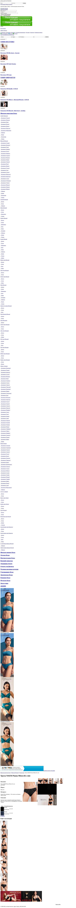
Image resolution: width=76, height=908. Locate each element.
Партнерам (8, 32)
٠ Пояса (2, 228)
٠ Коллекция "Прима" (4, 426)
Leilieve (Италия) (3, 218)
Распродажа (21, 772)
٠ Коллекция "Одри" (4, 147)
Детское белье (5, 555)
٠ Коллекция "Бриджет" (5, 145)
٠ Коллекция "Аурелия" (5, 445)
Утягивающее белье (6, 572)
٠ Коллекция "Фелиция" (5, 397)
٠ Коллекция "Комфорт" (5, 433)
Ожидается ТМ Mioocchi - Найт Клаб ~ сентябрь (12, 110)
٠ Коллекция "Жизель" (5, 189)
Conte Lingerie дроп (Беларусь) (6, 533)
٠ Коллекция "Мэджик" (5, 376)
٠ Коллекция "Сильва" (5, 143)
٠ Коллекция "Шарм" (4, 439)
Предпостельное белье (7, 558)
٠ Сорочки (2, 524)
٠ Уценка (2, 138)
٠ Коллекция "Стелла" (5, 172)
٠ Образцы (2, 132)
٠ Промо (2, 134)
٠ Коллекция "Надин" (4, 124)
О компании (2, 32)
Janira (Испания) (3, 320)
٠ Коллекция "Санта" (4, 412)
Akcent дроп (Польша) (4, 324)
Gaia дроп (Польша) (4, 347)
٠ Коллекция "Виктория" (5, 368)
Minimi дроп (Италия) (4, 260)
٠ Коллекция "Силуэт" (5, 401)
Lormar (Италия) (3, 239)
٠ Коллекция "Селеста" (5, 449)
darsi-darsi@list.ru (4, 33)
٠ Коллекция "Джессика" (5, 387)
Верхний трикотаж (6, 561)
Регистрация (3, 4)
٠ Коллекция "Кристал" (5, 372)
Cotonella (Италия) (4, 199)
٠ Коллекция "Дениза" (5, 182)
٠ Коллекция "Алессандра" (5, 393)
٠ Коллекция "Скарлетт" (5, 435)
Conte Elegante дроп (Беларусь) (6, 527)
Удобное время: (3, 13)
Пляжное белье (5, 577)
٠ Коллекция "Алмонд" (5, 451)
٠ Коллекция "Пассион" (5, 458)
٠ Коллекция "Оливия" (5, 424)
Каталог (7, 34)
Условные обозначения (20, 32)
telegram (11, 33)
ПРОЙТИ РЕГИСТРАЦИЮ (49, 770)
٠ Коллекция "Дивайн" (5, 479)
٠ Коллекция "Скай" (4, 485)
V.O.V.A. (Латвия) (4, 491)
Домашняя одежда (6, 563)
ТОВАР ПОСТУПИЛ (7, 41)
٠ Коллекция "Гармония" (5, 447)
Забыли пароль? (9, 4)
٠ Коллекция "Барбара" (5, 149)
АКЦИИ (3, 586)
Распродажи (11, 34)
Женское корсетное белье (8, 113)
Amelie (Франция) (4, 115)
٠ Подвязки (2, 230)
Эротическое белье (6, 575)
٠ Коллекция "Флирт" (4, 483)
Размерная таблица (38, 32)
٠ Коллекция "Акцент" (5, 403)
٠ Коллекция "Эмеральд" (5, 460)
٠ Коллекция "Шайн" (4, 481)
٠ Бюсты (2, 201)
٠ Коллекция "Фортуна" (5, 128)
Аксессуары (4, 583)
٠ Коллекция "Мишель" (5, 153)
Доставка (28, 32)
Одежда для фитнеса (7, 566)
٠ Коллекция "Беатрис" (5, 157)
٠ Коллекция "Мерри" (4, 391)
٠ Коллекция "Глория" (5, 370)
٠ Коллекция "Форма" (4, 416)
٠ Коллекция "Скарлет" (5, 155)
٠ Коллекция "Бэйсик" (5, 470)
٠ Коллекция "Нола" (4, 164)
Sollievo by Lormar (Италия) (6, 305)
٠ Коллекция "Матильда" (5, 174)
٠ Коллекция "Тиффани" (5, 428)
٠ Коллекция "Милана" (5, 120)
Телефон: (2, 11)
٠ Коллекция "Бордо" (4, 456)
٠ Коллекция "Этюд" (4, 414)
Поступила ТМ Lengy (6, 74)
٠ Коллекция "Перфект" (5, 410)
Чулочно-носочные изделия (9, 569)
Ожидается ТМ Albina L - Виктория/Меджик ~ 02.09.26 (14, 99)
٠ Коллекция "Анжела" (5, 118)
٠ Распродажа (3, 136)
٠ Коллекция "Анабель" (5, 380)
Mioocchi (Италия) (4, 140)
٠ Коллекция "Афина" (4, 431)
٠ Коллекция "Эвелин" (5, 161)
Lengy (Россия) (3, 510)
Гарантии (32, 32)
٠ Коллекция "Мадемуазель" (6, 464)
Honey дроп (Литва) (4, 497)
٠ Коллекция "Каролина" (5, 389)
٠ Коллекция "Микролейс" (5, 130)
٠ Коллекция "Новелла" (5, 408)
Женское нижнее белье (7, 552)
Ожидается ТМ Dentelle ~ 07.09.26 (9, 88)
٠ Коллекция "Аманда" (5, 385)
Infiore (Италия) (3, 207)
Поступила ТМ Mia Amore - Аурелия (9, 53)
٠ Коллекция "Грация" (5, 437)
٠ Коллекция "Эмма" (4, 418)
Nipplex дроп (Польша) (5, 359)
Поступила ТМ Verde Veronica (8, 64)
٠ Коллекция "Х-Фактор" (5, 180)
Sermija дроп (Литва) (4, 504)
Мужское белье (5, 580)
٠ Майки (2, 258)
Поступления (3, 34)
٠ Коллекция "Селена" (5, 168)
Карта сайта (58, 904)
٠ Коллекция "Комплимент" (6, 487)
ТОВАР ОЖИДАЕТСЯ (7, 77)
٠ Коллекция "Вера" (4, 122)
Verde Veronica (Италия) (5, 314)
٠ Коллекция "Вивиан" (5, 184)
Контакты (13, 32)
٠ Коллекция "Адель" (4, 178)
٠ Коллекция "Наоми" (4, 159)
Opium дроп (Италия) (4, 276)
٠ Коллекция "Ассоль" (5, 374)
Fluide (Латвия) (3, 443)
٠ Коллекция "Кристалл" (5, 176)
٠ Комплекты (3, 214)
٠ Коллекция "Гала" (4, 170)
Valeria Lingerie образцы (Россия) (7, 547)
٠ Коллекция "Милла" (4, 126)
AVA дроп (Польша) (4, 339)
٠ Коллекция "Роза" (4, 395)
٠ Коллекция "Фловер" (5, 477)
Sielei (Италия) (3, 285)
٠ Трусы (2, 203)
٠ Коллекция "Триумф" (5, 422)
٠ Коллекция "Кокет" (4, 462)
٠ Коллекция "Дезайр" (5, 475)
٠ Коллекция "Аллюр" (5, 472)
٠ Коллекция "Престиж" (5, 399)
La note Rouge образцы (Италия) (6, 543)
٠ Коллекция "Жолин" (5, 166)
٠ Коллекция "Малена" (5, 187)
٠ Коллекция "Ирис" (4, 378)
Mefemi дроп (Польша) (5, 353)
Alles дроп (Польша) (4, 330)
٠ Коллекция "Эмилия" (5, 420)
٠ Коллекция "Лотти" (4, 151)
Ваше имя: (2, 10)
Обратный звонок (4, 9)
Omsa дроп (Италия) (4, 270)
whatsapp (15, 33)
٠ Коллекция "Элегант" (5, 405)
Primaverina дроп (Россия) (5, 516)
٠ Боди (1, 226)
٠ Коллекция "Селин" (4, 454)
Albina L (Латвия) (4, 366)
